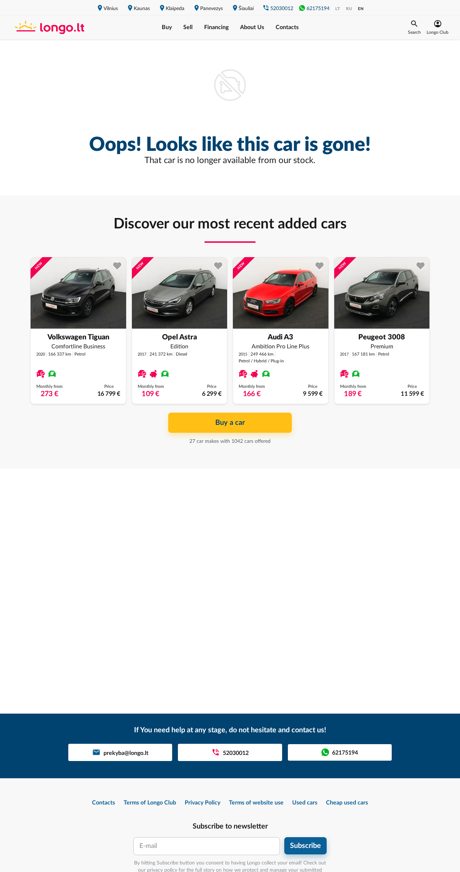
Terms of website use (256, 803)
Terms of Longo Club (150, 803)
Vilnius (111, 8)
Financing (216, 27)
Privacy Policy (202, 803)
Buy (167, 27)
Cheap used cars (347, 803)
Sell (188, 27)
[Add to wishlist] (117, 266)
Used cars (304, 803)
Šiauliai (246, 8)
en (361, 9)
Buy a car (230, 422)
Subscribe (305, 845)
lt (337, 9)
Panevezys (211, 8)
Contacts (287, 27)
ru (349, 9)
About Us (252, 27)
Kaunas (142, 8)
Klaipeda (175, 8)
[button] (414, 27)
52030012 (281, 8)
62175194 (318, 8)
